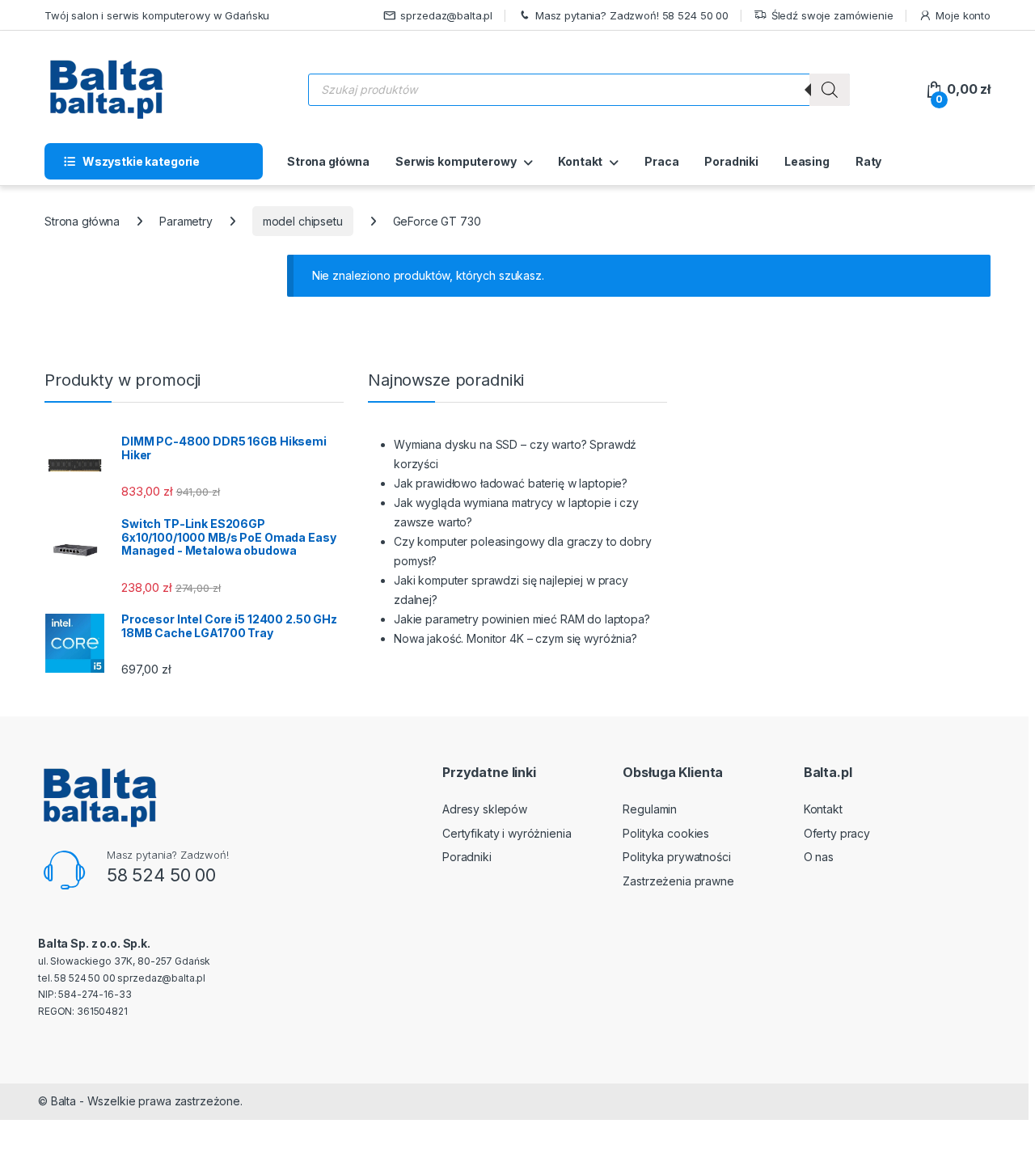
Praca (661, 161)
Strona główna (328, 161)
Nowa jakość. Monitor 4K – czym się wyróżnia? (515, 638)
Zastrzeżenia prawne (678, 881)
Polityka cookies (666, 833)
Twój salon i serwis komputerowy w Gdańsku (156, 15)
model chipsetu (303, 221)
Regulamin (650, 809)
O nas (819, 857)
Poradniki (731, 161)
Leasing (807, 161)
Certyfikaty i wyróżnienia (507, 833)
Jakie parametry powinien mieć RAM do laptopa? (522, 619)
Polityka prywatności (676, 857)
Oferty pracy (837, 833)
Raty (868, 161)
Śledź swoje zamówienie (832, 15)
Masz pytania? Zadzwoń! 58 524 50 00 (632, 15)
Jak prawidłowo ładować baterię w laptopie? (510, 483)
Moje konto (963, 15)
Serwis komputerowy (455, 161)
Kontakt (580, 161)
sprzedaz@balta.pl (446, 15)
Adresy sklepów (484, 809)
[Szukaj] (829, 90)
